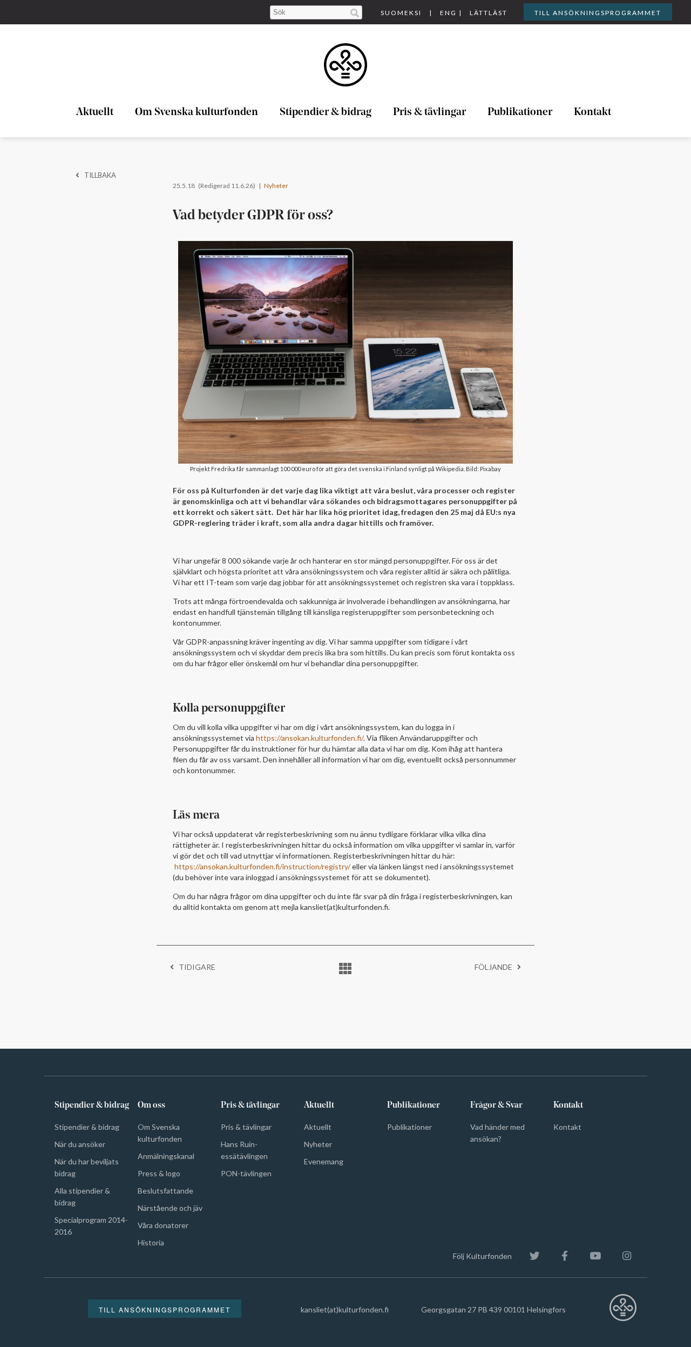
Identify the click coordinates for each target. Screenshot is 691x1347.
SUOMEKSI (401, 13)
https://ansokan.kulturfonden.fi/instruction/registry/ (262, 866)
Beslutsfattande (165, 1190)
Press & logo (159, 1173)
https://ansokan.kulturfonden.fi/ (309, 737)
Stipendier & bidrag (325, 112)
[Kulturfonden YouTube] (589, 1256)
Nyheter (276, 186)
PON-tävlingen (246, 1173)
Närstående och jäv (170, 1207)
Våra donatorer (163, 1225)
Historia (151, 1242)
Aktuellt (94, 112)
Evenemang (323, 1161)
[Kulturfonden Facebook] (559, 1256)
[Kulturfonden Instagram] (621, 1256)
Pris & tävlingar (429, 112)
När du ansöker (80, 1144)
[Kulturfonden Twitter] (529, 1256)
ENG (448, 13)
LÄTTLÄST (488, 13)
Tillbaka (97, 175)
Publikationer (519, 112)
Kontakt (592, 112)
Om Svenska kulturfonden (196, 112)
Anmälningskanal (166, 1156)
